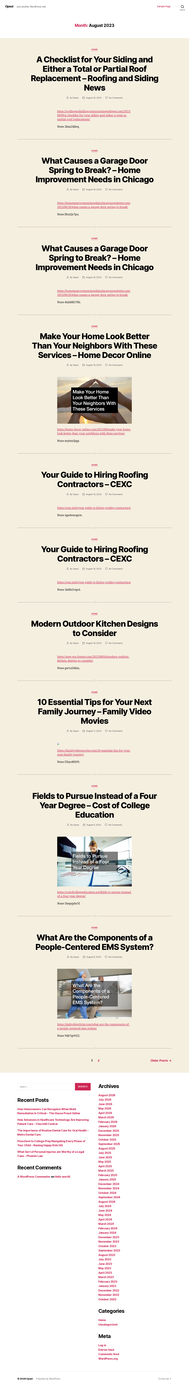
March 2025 (106, 1170)
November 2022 (108, 1294)
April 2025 (105, 1166)
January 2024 (107, 1232)
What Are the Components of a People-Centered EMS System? (94, 942)
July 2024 (104, 1206)
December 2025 (108, 1130)
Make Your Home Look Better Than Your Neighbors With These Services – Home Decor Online (94, 345)
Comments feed (108, 1354)
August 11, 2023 (93, 731)
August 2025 (106, 1148)
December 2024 (108, 1184)
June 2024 (105, 1210)
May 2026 (104, 1108)
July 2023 (104, 1259)
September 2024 (109, 1197)
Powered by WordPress (48, 1378)
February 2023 (107, 1281)
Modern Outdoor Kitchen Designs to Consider (94, 628)
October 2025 (107, 1139)
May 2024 (104, 1215)
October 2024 (107, 1192)
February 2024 (107, 1228)
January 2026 (107, 1126)
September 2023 (109, 1250)
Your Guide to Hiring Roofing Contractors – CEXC (94, 479)
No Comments (116, 97)
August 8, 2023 (93, 957)
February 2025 (107, 1175)
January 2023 (107, 1286)
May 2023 (104, 1268)
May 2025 (104, 1161)
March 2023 (106, 1277)
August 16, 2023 (93, 189)
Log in (102, 1345)
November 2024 (108, 1188)
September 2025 (109, 1144)
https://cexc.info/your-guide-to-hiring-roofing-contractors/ (94, 508)
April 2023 (105, 1272)
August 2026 (106, 1095)
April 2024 (105, 1219)
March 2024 (106, 1223)
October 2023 (107, 1246)
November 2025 (108, 1135)
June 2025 (105, 1157)
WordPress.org (108, 1358)
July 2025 (104, 1152)
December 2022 (108, 1290)
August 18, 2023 (94, 97)
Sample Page (164, 6)
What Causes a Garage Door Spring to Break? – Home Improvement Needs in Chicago (94, 170)
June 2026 (105, 1104)
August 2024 (106, 1201)
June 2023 (105, 1263)
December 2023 (108, 1237)
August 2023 (106, 1255)
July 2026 (104, 1099)
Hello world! (62, 1176)
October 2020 (107, 1299)
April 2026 (105, 1113)
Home (94, 49)
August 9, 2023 (93, 825)
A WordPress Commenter (33, 1176)
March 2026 (106, 1117)
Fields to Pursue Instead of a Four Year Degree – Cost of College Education (94, 805)
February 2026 (107, 1121)
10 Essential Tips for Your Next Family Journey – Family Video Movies (94, 711)
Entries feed (106, 1349)
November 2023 (108, 1241)
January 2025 (107, 1179)
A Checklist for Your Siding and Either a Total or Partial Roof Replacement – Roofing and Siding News (94, 73)
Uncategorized (108, 1324)
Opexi (9, 6)
